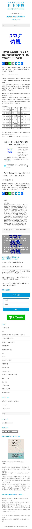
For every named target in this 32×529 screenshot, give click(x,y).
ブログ (3, 356)
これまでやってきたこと (8, 342)
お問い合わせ (5, 385)
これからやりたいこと (8, 338)
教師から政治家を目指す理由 (16, 17)
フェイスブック (6, 408)
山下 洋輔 (17, 229)
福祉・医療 (23, 229)
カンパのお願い (6, 392)
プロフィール (16, 20)
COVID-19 (7, 231)
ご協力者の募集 (6, 389)
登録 (16, 309)
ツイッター (5, 405)
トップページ (5, 328)
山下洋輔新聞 (5, 367)
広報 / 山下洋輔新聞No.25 (16, 266)
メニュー (16, 25)
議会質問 (5, 346)
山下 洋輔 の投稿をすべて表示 (18, 224)
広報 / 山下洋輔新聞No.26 (16, 262)
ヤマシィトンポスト (7, 360)
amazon (4, 463)
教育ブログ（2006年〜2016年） (10, 401)
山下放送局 (5, 364)
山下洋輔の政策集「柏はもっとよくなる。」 (13, 334)
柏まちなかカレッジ (7, 349)
